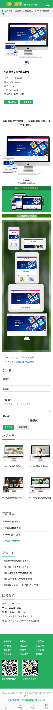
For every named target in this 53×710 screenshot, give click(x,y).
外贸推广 (24, 641)
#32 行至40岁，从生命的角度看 (18, 579)
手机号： (7, 389)
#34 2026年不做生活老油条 (16, 567)
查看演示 (11, 102)
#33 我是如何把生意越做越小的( (18, 573)
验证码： (7, 416)
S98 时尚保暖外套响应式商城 (13, 497)
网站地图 (41, 700)
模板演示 (29, 11)
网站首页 (19, 11)
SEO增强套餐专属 (13, 521)
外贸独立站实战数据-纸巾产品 (17, 561)
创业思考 (40, 646)
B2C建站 (7, 650)
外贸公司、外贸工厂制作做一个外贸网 (21, 585)
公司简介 (40, 641)
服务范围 (7, 641)
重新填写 (23, 427)
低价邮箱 (7, 654)
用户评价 (40, 650)
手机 (20, 708)
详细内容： (8, 400)
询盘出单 (24, 646)
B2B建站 (7, 646)
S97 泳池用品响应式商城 (40, 497)
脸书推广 (24, 650)
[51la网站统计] (31, 700)
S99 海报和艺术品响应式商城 (40, 466)
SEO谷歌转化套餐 (13, 534)
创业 (46, 708)
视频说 (39, 654)
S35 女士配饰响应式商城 (23, 362)
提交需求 (27, 102)
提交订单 (8, 427)
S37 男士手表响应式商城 (23, 357)
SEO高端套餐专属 (13, 528)
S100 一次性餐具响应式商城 (13, 466)
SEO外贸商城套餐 (13, 541)
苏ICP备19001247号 (17, 700)
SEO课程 (24, 654)
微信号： (7, 379)
